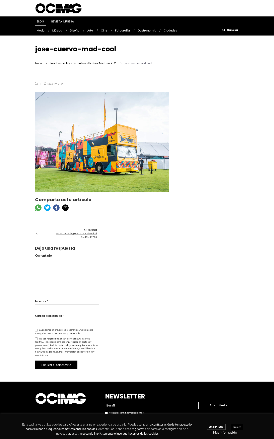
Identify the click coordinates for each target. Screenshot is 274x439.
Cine (104, 30)
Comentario (44, 255)
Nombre (41, 301)
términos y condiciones (131, 412)
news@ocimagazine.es (46, 351)
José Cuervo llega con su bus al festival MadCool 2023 (76, 235)
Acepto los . (126, 412)
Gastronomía (147, 30)
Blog (40, 21)
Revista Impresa (62, 21)
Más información (225, 432)
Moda (41, 30)
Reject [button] (237, 427)
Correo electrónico (49, 315)
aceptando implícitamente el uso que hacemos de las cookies (119, 433)
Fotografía (122, 30)
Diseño (74, 30)
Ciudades (170, 30)
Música (57, 30)
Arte (90, 30)
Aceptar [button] (216, 427)
